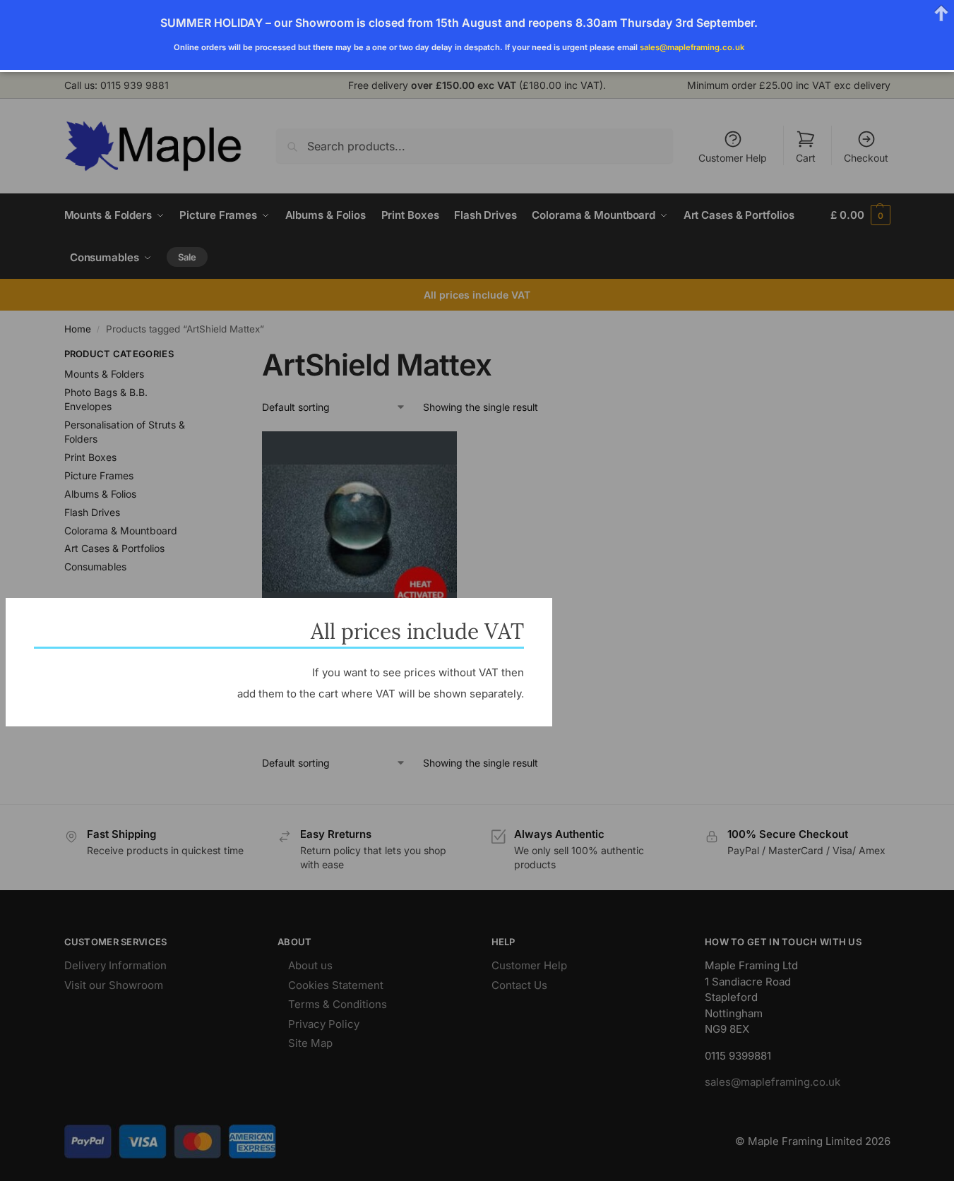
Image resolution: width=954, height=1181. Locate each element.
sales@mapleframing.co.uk (692, 47)
